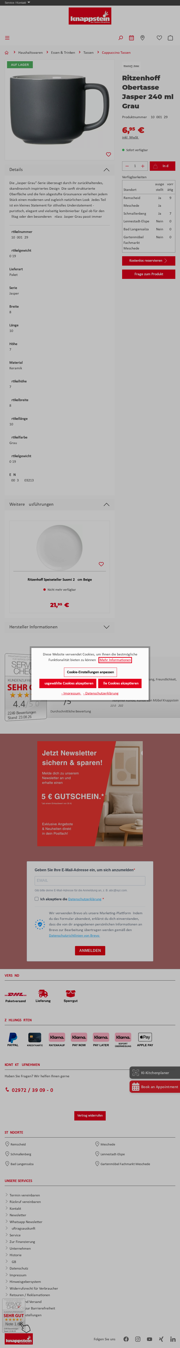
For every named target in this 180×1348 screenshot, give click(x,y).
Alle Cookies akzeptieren (120, 683)
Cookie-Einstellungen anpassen (90, 672)
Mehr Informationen (115, 660)
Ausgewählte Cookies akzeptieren (67, 683)
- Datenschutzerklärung (101, 693)
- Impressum (71, 693)
